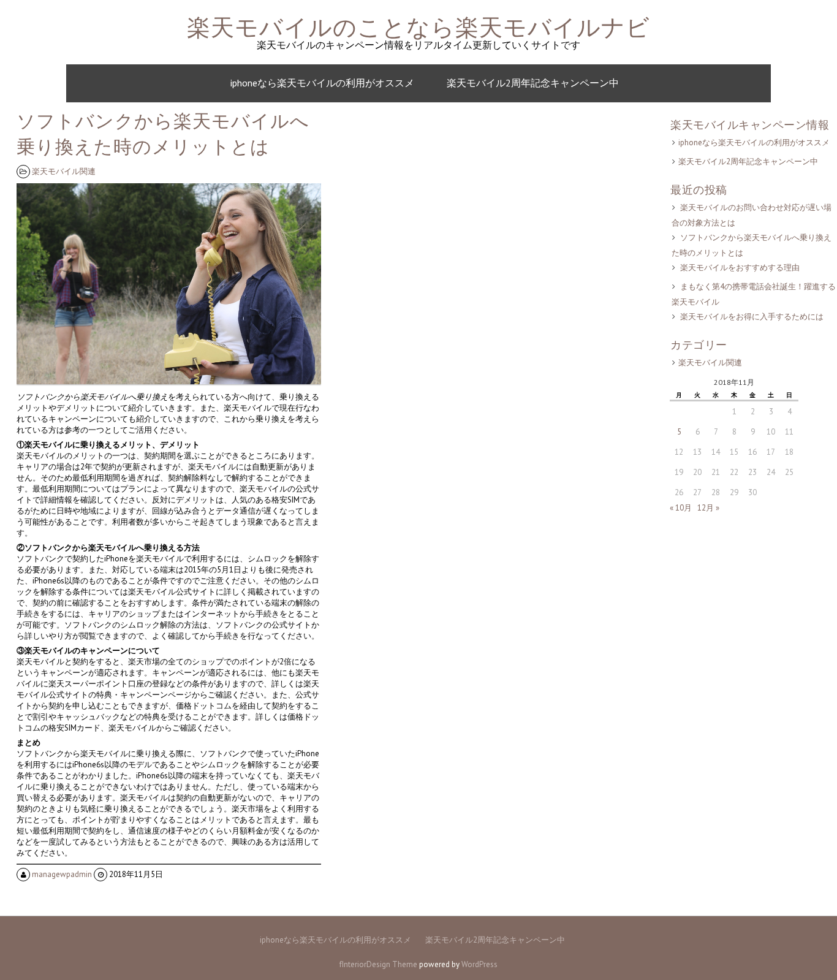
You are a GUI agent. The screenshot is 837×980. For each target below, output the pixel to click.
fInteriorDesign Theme (378, 964)
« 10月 (681, 508)
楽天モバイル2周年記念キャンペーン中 (533, 83)
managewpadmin (62, 874)
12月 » (708, 508)
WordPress (479, 964)
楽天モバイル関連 (64, 171)
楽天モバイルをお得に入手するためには (752, 316)
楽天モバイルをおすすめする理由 (740, 267)
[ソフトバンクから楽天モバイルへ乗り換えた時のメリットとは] (170, 384)
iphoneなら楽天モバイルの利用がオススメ (322, 83)
